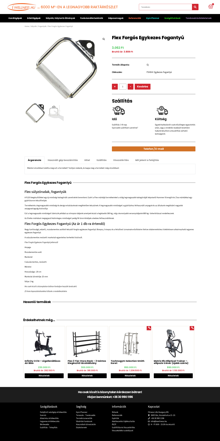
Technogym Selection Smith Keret (127, 362)
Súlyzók (34, 26)
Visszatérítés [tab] (121, 160)
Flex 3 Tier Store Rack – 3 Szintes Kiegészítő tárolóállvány (87, 362)
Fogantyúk (42, 26)
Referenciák (135, 18)
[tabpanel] (110, 169)
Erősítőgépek (34, 18)
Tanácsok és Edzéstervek (199, 18)
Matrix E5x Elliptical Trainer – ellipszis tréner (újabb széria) (171, 362)
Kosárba (142, 86)
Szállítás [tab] (102, 160)
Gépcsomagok (115, 18)
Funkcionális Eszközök (91, 18)
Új (148, 64)
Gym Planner (152, 18)
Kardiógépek (15, 18)
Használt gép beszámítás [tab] (63, 160)
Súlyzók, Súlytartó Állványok (60, 18)
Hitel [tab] (87, 160)
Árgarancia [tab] (34, 160)
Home (27, 26)
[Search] (195, 7)
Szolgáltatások (172, 18)
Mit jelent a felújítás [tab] (147, 160)
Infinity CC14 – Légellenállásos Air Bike (42, 362)
